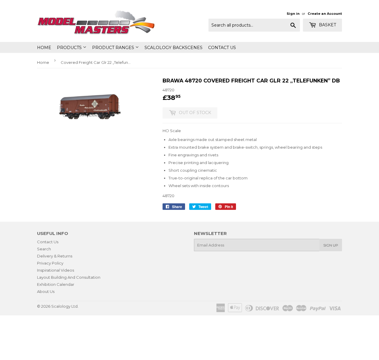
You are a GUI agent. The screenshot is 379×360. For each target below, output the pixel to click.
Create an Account (325, 14)
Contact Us (222, 47)
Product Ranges (113, 47)
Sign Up (330, 245)
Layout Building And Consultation (68, 277)
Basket (327, 24)
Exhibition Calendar (55, 284)
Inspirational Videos (55, 270)
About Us (45, 291)
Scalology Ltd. (64, 306)
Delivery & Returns (54, 256)
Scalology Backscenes (173, 47)
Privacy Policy (50, 263)
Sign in (293, 14)
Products (70, 47)
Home (44, 47)
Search (44, 249)
